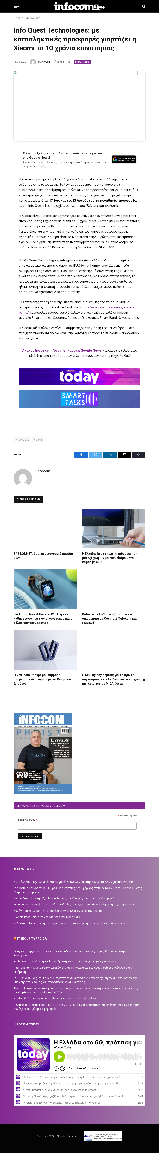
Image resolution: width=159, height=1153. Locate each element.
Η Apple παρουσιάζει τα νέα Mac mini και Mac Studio (47, 917)
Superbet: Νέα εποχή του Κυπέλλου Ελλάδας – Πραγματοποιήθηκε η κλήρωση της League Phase (75, 904)
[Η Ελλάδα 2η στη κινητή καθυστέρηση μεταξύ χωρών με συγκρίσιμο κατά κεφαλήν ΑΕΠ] (113, 528)
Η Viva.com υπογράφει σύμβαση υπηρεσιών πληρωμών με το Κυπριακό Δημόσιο (42, 679)
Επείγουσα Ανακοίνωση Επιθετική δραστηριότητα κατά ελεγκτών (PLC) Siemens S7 (66, 961)
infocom (46, 61)
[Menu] (16, 6)
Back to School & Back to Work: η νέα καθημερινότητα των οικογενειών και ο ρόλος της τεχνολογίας (43, 618)
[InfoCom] (79, 6)
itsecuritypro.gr (32, 938)
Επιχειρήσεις (82, 61)
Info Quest (22, 439)
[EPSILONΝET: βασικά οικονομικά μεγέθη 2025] (45, 528)
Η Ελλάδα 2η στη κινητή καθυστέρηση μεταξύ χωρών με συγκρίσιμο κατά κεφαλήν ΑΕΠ (109, 558)
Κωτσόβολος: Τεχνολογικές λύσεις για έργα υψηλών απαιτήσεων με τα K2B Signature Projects (74, 882)
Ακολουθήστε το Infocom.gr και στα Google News (61, 350)
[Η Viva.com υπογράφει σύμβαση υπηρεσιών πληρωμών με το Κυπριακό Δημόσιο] (45, 650)
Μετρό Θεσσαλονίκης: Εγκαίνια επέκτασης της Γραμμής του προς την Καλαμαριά (64, 898)
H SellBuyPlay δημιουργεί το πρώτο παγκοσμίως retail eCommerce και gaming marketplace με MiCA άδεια (113, 679)
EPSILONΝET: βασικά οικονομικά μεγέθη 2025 (43, 556)
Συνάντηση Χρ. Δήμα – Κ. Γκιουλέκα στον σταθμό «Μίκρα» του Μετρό (58, 910)
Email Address (27, 820)
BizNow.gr (26, 869)
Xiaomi (38, 439)
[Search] (143, 6)
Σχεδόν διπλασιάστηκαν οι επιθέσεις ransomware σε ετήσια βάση (55, 998)
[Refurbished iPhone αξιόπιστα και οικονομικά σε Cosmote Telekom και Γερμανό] (113, 589)
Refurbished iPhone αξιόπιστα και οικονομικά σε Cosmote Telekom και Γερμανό (109, 618)
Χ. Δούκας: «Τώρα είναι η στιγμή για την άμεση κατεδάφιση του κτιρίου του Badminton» (69, 923)
